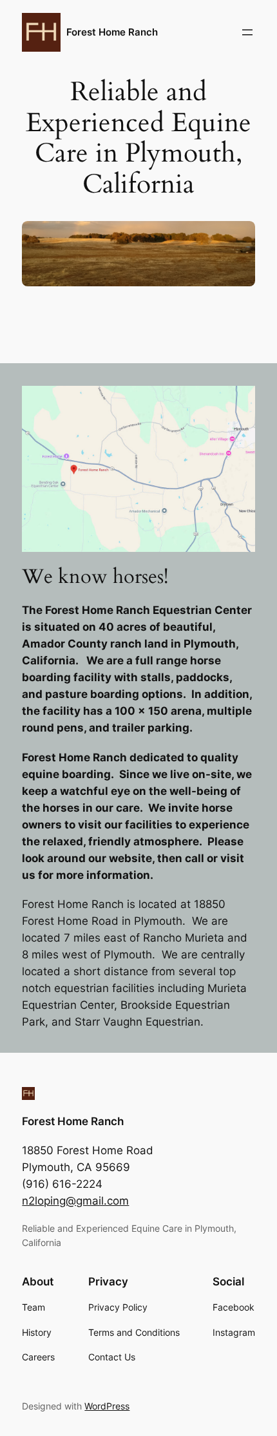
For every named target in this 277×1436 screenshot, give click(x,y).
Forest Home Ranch (112, 32)
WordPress (106, 1405)
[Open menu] (247, 32)
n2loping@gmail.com (75, 1200)
